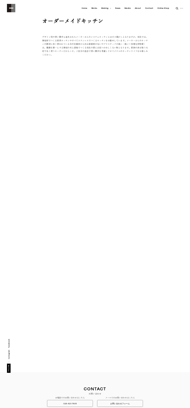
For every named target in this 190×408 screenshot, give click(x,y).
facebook (9, 343)
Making (104, 8)
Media (127, 8)
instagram (9, 354)
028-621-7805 (70, 403)
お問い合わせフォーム (120, 403)
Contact (149, 8)
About (138, 8)
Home (84, 8)
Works (94, 8)
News (117, 8)
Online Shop (163, 8)
